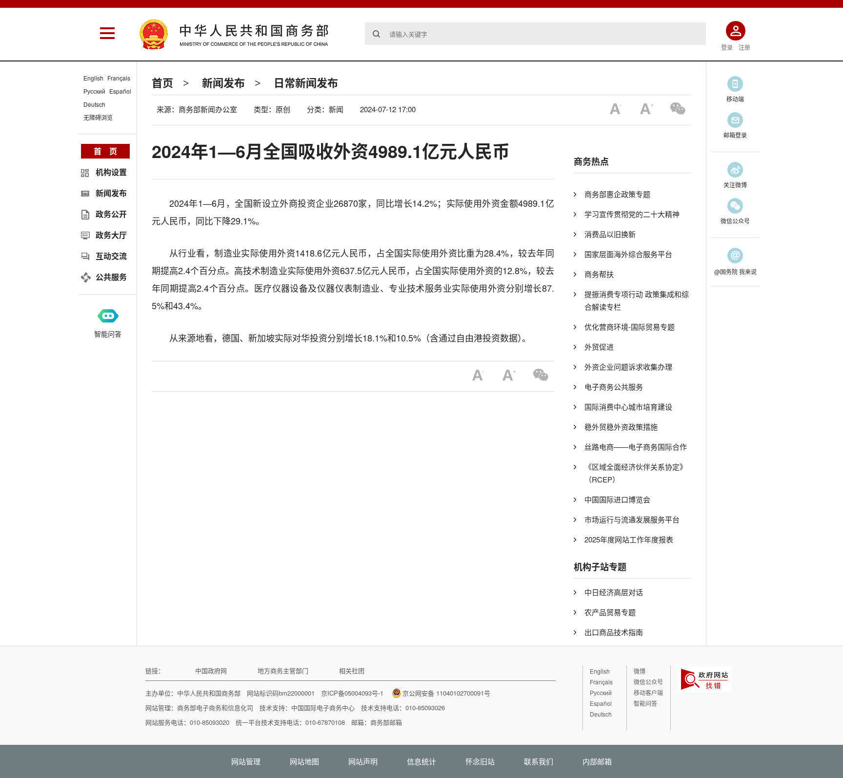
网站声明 (363, 761)
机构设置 (111, 172)
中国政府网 (211, 670)
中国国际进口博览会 (617, 499)
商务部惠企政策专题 (617, 194)
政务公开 (111, 213)
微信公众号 (648, 682)
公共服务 (111, 276)
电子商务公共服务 (613, 386)
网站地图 (304, 761)
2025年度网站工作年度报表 (628, 539)
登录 (727, 47)
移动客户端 (648, 692)
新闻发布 (223, 82)
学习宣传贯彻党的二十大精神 (632, 214)
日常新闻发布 (306, 82)
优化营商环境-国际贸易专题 (629, 326)
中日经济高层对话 (613, 592)
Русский (94, 91)
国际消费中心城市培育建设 (628, 406)
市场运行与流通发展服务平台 (632, 519)
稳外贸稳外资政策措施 (621, 426)
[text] (535, 33)
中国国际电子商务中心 (323, 707)
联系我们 (538, 761)
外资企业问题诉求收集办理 (628, 366)
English (93, 78)
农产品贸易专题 (610, 612)
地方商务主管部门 (283, 670)
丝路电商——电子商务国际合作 (635, 446)
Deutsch (94, 104)
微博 (639, 671)
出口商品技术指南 (613, 632)
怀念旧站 (480, 761)
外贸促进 (599, 346)
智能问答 (107, 334)
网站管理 (246, 761)
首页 (162, 82)
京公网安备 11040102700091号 (446, 693)
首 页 (105, 151)
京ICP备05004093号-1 (352, 693)
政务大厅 (111, 234)
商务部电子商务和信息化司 (215, 707)
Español (120, 91)
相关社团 (351, 670)
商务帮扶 (599, 274)
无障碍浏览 (98, 117)
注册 (744, 47)
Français (118, 78)
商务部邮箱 (386, 722)
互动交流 (111, 255)
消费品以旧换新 (610, 234)
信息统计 (421, 761)
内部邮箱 (597, 761)
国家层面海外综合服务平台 (628, 254)
